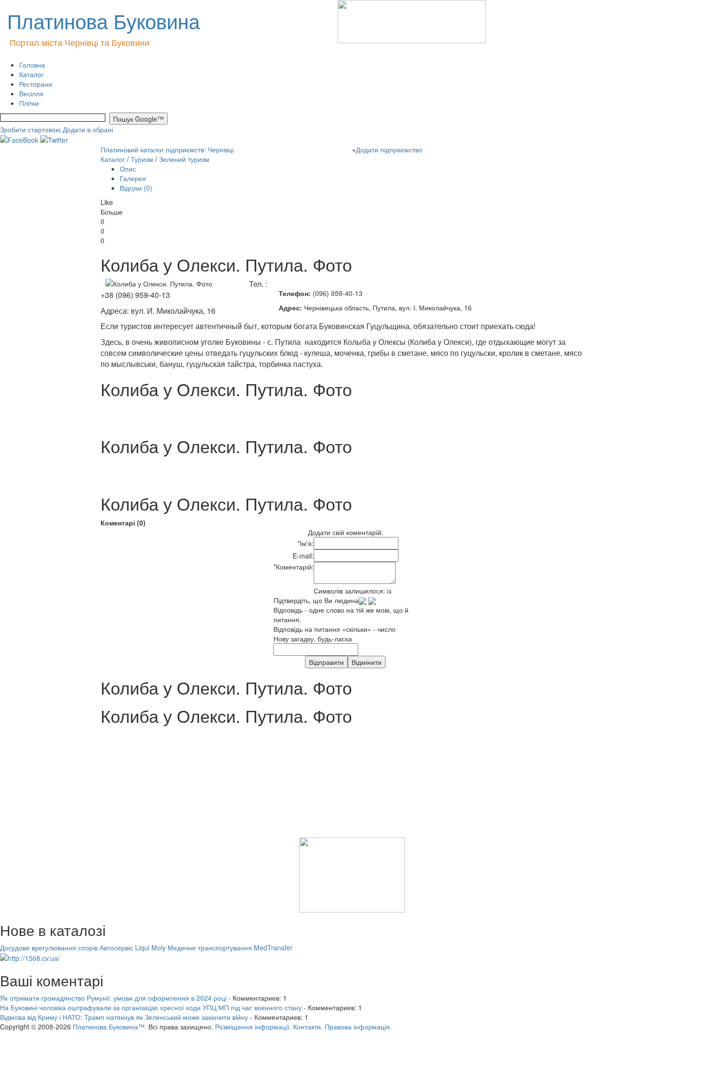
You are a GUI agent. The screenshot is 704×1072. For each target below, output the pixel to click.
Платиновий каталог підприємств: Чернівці (167, 149)
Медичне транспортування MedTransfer (230, 947)
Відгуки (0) (136, 188)
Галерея (133, 178)
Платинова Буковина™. (110, 1026)
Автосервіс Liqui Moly (133, 947)
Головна (32, 64)
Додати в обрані (88, 129)
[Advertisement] (48, 787)
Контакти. (308, 1026)
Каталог (31, 74)
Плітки (29, 103)
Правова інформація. (358, 1026)
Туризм (142, 159)
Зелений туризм (184, 159)
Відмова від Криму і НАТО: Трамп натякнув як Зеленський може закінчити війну (124, 1017)
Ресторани (35, 84)
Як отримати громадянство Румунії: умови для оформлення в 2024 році (113, 998)
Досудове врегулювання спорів (49, 947)
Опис (128, 168)
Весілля (31, 93)
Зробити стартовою (30, 129)
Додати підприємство (389, 149)
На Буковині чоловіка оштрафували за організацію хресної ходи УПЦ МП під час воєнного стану (151, 1007)
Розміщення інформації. (253, 1026)
